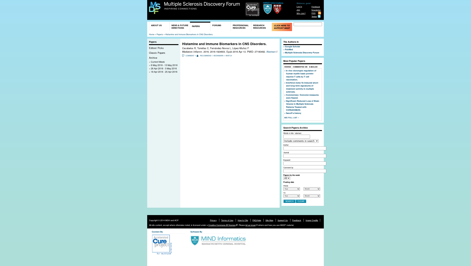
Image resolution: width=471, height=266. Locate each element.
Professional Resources (241, 26)
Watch (229, 55)
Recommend (206, 55)
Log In (299, 6)
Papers (196, 26)
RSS (313, 13)
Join (298, 9)
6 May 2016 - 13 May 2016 (164, 65)
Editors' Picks (156, 48)
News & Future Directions (179, 26)
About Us (156, 25)
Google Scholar (292, 46)
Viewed (287, 67)
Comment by (288, 167)
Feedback (315, 6)
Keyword (286, 160)
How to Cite (243, 220)
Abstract (270, 51)
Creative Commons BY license (222, 225)
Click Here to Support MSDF (282, 26)
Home (151, 34)
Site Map (269, 220)
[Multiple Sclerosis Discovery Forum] (154, 12)
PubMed (289, 49)
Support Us (283, 220)
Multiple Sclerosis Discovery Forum (202, 6)
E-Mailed (313, 67)
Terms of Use (227, 220)
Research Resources (259, 26)
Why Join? (301, 13)
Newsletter (316, 10)
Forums (216, 25)
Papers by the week (291, 175)
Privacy (213, 220)
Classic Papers (157, 52)
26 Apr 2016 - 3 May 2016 (164, 68)
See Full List (291, 117)
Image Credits (312, 220)
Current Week (158, 61)
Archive (153, 57)
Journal (286, 152)
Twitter (314, 16)
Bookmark (219, 55)
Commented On (300, 67)
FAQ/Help (256, 220)
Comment (189, 55)
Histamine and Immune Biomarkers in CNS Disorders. (189, 34)
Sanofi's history (293, 113)
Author (285, 145)
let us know (250, 225)
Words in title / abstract (292, 133)
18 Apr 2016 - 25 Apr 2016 (164, 71)
